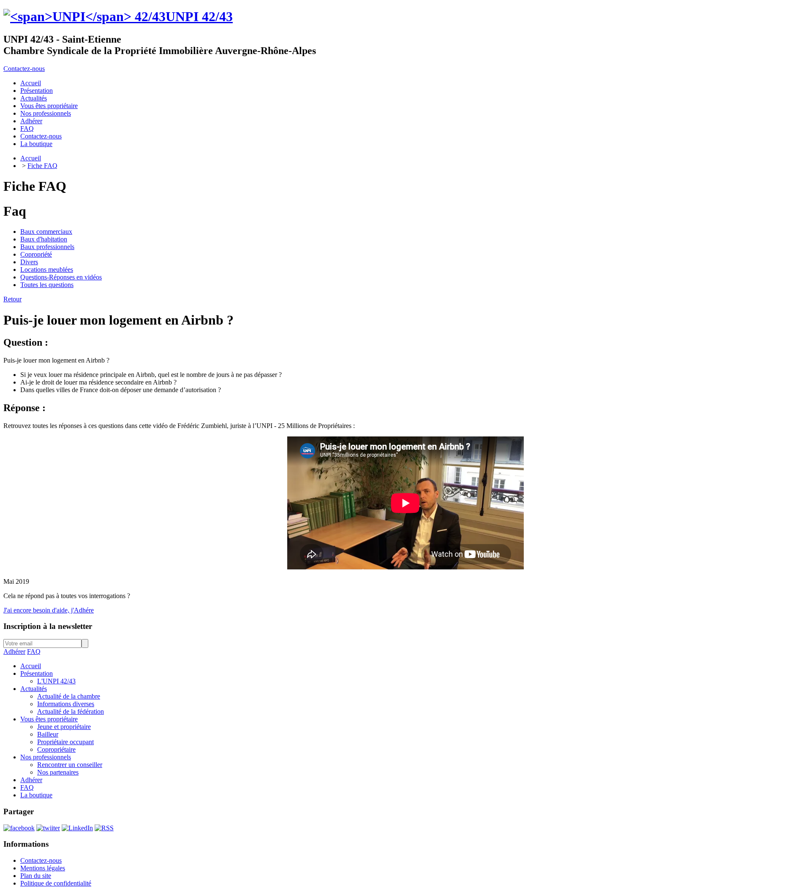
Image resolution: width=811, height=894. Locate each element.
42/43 (199, 16)
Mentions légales (42, 868)
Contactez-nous (24, 68)
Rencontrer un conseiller (69, 764)
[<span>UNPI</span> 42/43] (84, 16)
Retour (12, 299)
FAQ (34, 651)
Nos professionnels (45, 757)
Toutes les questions (46, 284)
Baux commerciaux (46, 231)
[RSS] (104, 828)
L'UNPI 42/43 (56, 681)
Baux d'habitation (43, 239)
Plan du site (35, 875)
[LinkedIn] (77, 828)
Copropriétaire (56, 749)
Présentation (36, 673)
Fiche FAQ (42, 165)
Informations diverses (65, 703)
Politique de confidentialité (55, 883)
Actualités (33, 688)
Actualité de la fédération (70, 711)
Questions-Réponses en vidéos (61, 277)
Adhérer (14, 651)
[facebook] (19, 828)
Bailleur (47, 734)
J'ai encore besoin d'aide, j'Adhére (48, 610)
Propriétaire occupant (65, 741)
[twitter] (48, 828)
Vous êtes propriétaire (49, 719)
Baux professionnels (47, 246)
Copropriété (36, 254)
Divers (29, 261)
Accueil (30, 158)
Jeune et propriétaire (64, 726)
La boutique (36, 795)
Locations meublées (46, 269)
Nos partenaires (58, 772)
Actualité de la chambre (68, 696)
